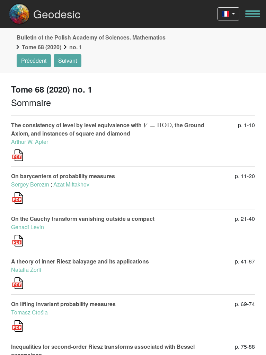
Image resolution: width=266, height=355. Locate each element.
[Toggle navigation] (252, 14)
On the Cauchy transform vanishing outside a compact (82, 219)
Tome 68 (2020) (41, 47)
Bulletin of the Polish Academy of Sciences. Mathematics (91, 37)
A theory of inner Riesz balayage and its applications (80, 261)
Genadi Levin (27, 227)
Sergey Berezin (30, 184)
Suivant (67, 60)
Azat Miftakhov (71, 184)
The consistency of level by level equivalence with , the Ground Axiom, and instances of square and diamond (107, 129)
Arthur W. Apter (29, 142)
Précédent (33, 60)
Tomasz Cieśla (29, 312)
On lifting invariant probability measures (63, 304)
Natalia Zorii (26, 270)
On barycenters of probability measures (63, 176)
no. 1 (75, 47)
